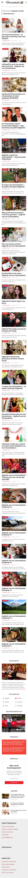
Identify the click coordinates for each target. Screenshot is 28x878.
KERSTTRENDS (5, 834)
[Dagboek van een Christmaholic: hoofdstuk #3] (14, 579)
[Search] (26, 2)
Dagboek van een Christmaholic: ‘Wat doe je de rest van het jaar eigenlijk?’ (14, 477)
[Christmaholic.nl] (14, 2)
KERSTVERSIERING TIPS (7, 837)
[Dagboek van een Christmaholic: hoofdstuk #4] (14, 551)
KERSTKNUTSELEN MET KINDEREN (10, 829)
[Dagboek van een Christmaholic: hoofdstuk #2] (14, 606)
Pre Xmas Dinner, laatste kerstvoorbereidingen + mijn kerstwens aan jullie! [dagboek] (13, 126)
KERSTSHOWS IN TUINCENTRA (9, 869)
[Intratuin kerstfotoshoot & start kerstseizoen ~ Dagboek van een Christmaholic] (14, 405)
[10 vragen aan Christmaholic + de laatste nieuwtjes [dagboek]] (14, 175)
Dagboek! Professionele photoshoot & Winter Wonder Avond (13, 358)
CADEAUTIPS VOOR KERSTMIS (9, 861)
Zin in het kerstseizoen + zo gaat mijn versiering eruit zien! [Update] (13, 36)
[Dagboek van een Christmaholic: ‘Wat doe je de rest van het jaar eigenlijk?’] (14, 466)
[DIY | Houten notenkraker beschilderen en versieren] (5, 804)
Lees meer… (23, 689)
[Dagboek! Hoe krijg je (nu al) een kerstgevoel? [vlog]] (14, 319)
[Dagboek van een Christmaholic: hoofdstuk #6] (14, 495)
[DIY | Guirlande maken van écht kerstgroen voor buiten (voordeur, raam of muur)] (5, 796)
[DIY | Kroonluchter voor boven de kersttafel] (5, 812)
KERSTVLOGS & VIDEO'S (7, 872)
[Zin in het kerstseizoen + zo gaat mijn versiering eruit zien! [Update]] (14, 25)
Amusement (5, 19)
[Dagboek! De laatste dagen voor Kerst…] (14, 292)
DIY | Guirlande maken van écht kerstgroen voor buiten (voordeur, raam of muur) (18, 796)
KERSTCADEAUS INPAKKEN (8, 864)
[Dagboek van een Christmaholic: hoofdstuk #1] (14, 634)
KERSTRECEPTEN (6, 867)
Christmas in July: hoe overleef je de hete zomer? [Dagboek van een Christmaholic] (13, 446)
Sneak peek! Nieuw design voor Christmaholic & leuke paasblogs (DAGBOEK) (13, 96)
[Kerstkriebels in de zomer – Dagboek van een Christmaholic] (14, 264)
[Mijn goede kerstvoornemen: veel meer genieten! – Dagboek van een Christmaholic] (14, 203)
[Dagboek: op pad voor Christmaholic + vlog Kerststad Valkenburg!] (14, 146)
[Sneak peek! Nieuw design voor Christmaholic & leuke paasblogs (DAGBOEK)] (14, 84)
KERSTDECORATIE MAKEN (8, 826)
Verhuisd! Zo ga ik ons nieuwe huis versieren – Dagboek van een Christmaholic (13, 66)
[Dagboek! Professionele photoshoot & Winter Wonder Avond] (14, 347)
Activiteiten (5, 313)
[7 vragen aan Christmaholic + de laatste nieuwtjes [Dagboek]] (14, 377)
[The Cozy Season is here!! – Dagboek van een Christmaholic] (14, 234)
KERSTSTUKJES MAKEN (7, 832)
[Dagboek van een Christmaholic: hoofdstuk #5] (14, 523)
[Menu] (2, 2)
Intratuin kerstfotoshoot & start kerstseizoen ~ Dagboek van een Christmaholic (14, 416)
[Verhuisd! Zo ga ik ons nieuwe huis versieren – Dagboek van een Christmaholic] (14, 55)
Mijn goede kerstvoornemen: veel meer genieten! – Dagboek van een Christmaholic (13, 214)
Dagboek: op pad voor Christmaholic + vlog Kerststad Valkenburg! (13, 157)
